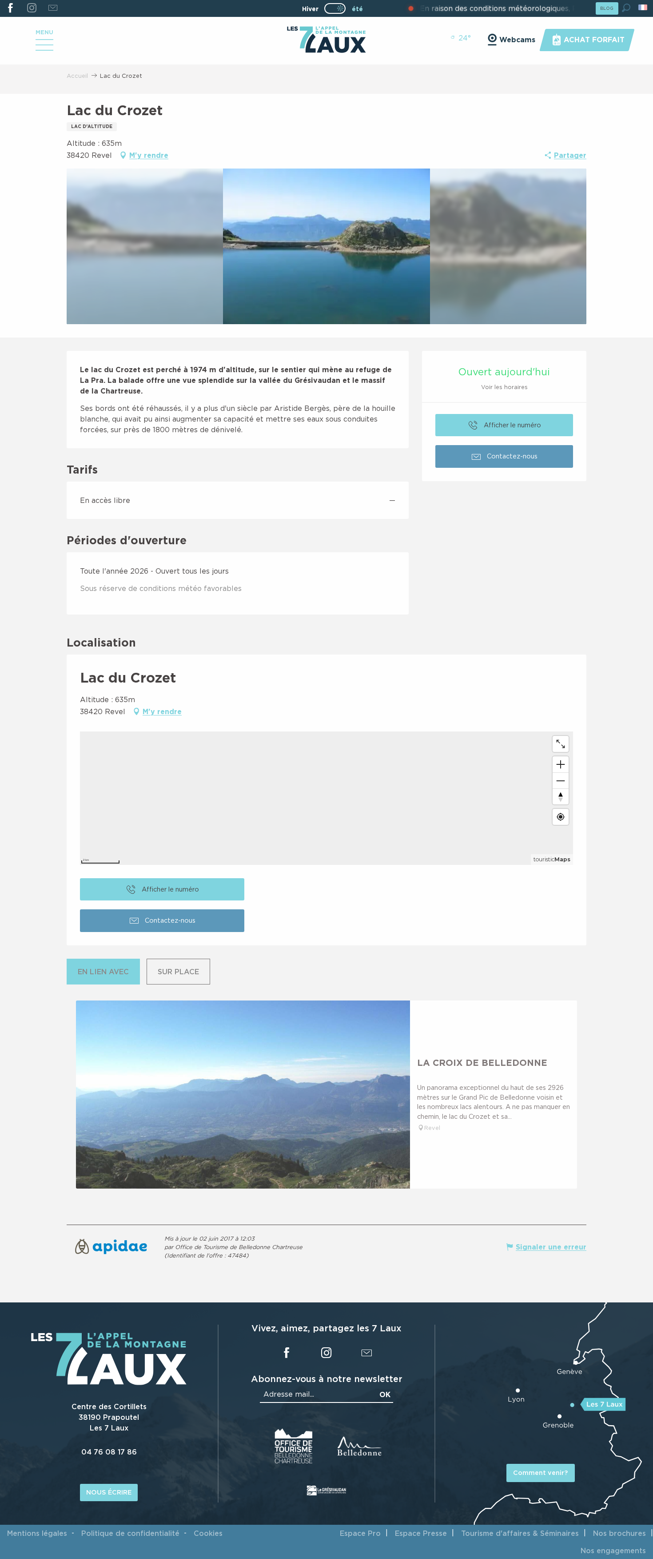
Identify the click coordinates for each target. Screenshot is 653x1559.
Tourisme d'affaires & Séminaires (520, 1533)
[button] (626, 8)
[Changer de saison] (337, 8)
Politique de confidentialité (130, 1533)
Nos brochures (619, 1533)
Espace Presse (421, 1533)
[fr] (643, 7)
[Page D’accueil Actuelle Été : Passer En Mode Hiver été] (335, 8)
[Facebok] (10, 8)
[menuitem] (326, 40)
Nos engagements (613, 1551)
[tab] (103, 971)
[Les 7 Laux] (109, 1382)
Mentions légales (37, 1533)
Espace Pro (360, 1533)
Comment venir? (540, 1472)
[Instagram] (31, 8)
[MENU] (44, 48)
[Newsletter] (52, 8)
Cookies (208, 1533)
